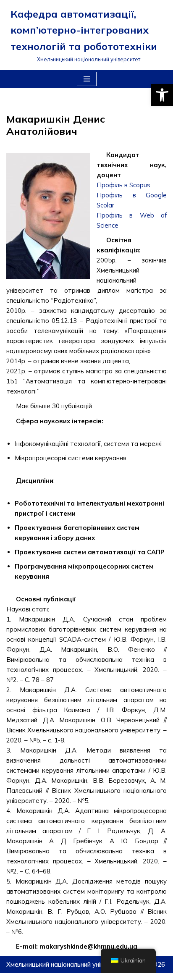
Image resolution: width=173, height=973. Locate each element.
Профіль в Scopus (123, 185)
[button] (162, 95)
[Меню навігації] (87, 79)
